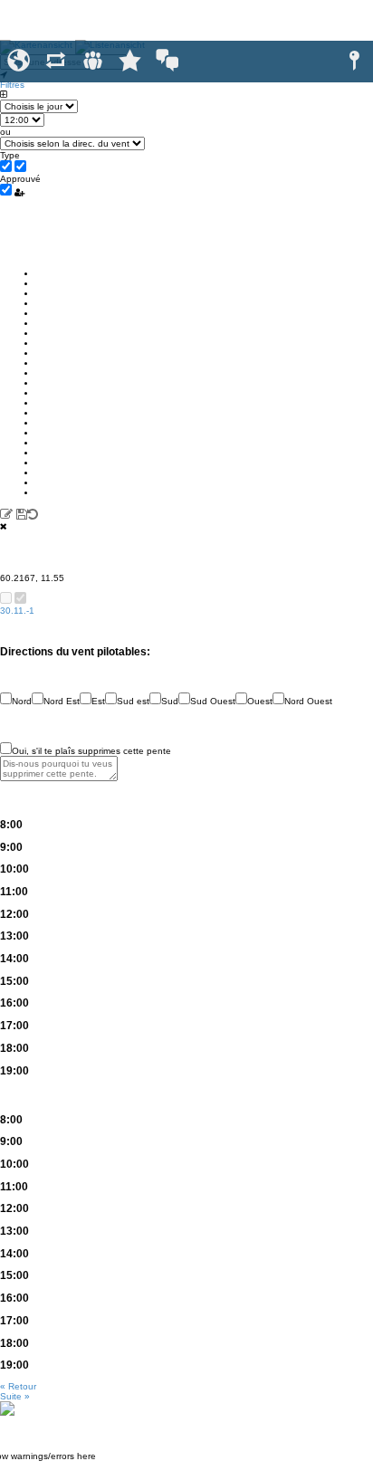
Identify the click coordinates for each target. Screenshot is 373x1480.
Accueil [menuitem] (18, 61)
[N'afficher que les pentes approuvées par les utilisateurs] (19, 191)
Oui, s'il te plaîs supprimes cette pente (91, 751)
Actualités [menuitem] (55, 61)
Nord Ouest (308, 701)
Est (98, 701)
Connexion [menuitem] (354, 61)
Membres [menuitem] (92, 61)
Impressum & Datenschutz (187, 1475)
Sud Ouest (212, 701)
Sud (169, 701)
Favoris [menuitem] (129, 61)
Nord (22, 701)
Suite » (15, 1396)
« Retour (18, 1386)
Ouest (260, 701)
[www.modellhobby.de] (7, 1408)
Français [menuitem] (167, 61)
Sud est (133, 701)
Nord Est (61, 701)
